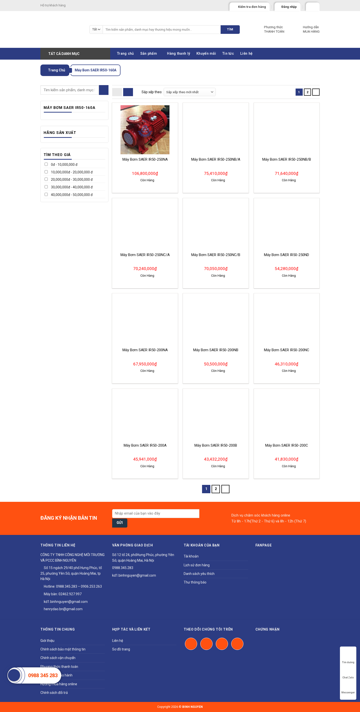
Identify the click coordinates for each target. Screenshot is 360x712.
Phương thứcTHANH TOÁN (274, 29)
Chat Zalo (348, 677)
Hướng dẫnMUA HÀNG (311, 29)
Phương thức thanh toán (59, 667)
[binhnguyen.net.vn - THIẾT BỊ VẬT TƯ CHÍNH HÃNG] (61, 29)
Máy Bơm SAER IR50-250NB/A (215, 159)
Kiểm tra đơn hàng (252, 7)
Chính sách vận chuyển (57, 658)
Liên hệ (246, 54)
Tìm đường (348, 662)
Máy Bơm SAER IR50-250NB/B (286, 159)
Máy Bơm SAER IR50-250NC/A (145, 255)
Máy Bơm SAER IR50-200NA (145, 350)
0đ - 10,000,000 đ (63, 165)
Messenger (348, 692)
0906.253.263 (91, 586)
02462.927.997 (70, 594)
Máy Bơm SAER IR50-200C (286, 445)
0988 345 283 (43, 675)
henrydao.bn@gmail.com (63, 609)
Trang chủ (125, 54)
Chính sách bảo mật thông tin (62, 649)
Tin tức (228, 54)
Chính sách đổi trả (54, 693)
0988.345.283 (66, 586)
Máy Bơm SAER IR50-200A (145, 445)
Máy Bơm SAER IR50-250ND (286, 255)
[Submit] (103, 90)
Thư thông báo (195, 582)
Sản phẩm (148, 54)
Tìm (230, 29)
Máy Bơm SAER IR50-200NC (286, 350)
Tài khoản (191, 556)
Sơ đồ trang (121, 649)
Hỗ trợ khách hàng (53, 5)
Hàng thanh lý (178, 54)
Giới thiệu (47, 641)
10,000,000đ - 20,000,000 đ (71, 172)
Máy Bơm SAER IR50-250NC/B (215, 255)
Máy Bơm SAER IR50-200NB (215, 350)
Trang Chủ (56, 70)
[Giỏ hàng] (310, 5)
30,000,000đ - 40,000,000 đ (71, 187)
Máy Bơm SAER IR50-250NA (145, 159)
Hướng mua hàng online (58, 684)
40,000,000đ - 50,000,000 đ (71, 195)
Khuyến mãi (206, 54)
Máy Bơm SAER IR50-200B (215, 445)
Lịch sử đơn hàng (197, 565)
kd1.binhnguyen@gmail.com (65, 602)
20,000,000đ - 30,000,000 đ (71, 179)
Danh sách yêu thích (199, 574)
